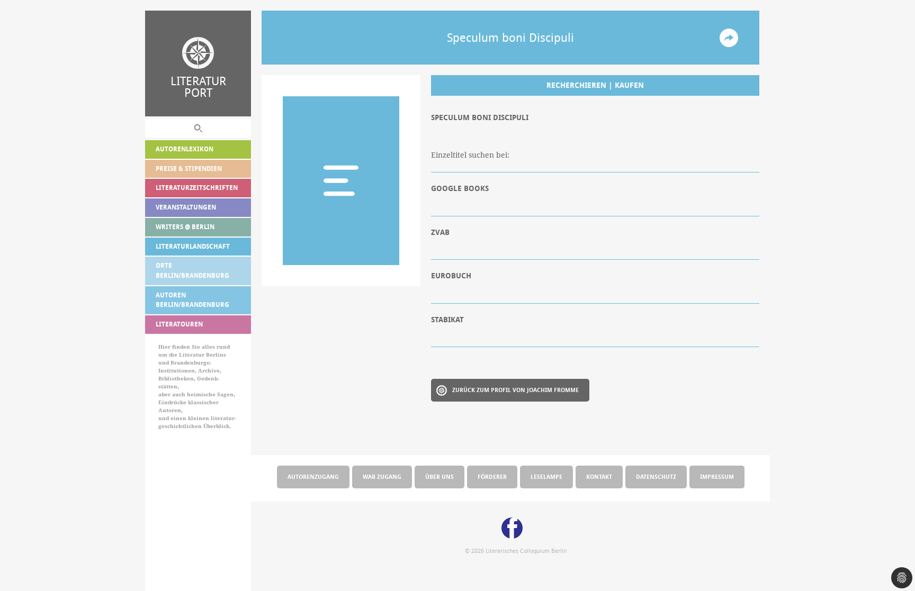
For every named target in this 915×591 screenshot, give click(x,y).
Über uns (439, 476)
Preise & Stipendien (189, 168)
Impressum (717, 476)
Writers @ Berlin (185, 226)
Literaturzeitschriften (197, 187)
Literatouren (179, 324)
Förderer (492, 476)
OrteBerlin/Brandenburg (192, 270)
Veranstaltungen (186, 207)
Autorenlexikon (184, 148)
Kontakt (599, 476)
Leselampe (546, 476)
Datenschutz (656, 476)
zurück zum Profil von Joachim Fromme (515, 390)
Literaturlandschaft (193, 246)
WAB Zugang (382, 476)
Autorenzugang (313, 476)
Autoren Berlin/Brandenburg (192, 300)
